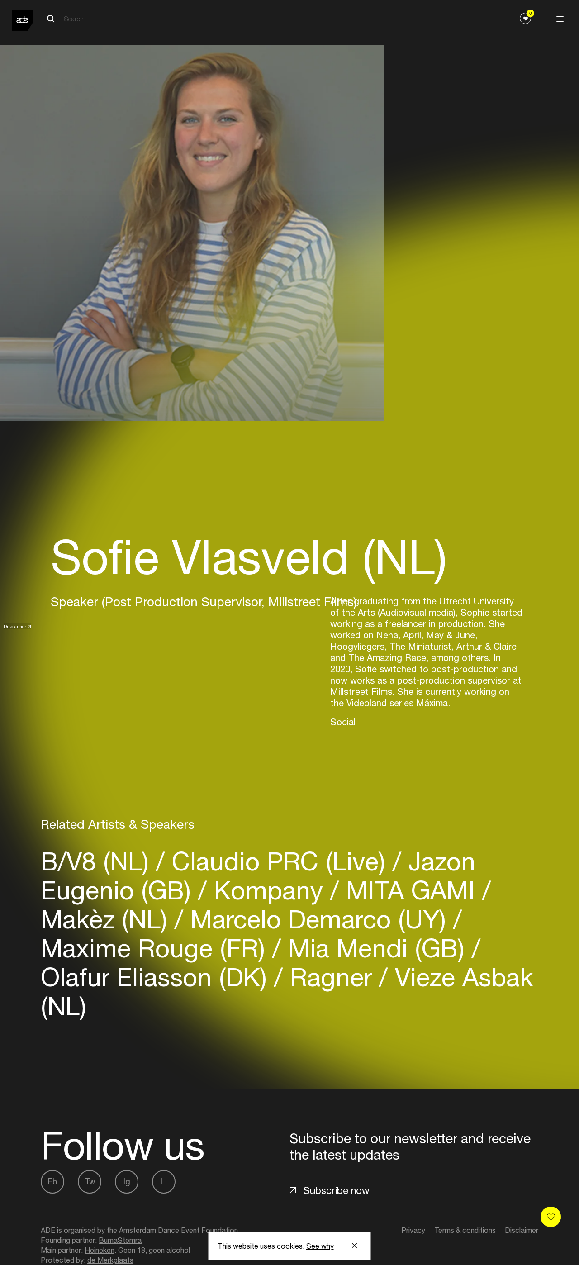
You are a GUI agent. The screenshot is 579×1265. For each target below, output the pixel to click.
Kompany (268, 890)
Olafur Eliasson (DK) (157, 977)
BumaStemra (120, 1240)
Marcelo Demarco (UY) (318, 919)
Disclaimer (15, 626)
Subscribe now (336, 1190)
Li (164, 1181)
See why (320, 1246)
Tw (90, 1181)
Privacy (413, 1230)
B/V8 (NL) (98, 861)
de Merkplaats (110, 1260)
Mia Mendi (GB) (376, 948)
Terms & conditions (465, 1230)
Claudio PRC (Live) (279, 861)
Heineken (99, 1250)
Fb (52, 1181)
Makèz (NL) (108, 919)
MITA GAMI (410, 890)
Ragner (331, 977)
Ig (126, 1181)
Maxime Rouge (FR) (156, 948)
